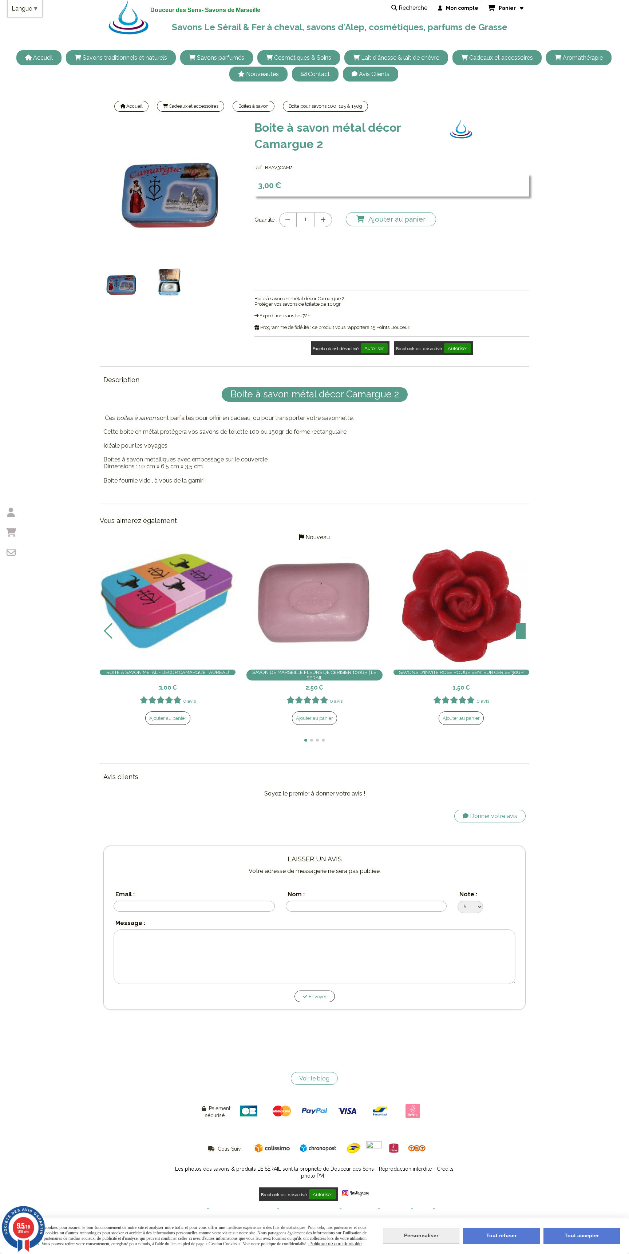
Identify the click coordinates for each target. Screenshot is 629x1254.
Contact (423, 1208)
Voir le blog (314, 1078)
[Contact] (11, 552)
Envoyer (317, 996)
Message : (130, 923)
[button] (305, 740)
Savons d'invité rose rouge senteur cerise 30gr (461, 672)
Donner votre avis (492, 816)
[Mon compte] (11, 512)
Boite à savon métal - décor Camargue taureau (167, 672)
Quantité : (265, 220)
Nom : (296, 894)
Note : (468, 894)
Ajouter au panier (167, 718)
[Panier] (11, 532)
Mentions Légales (186, 1208)
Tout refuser (501, 1235)
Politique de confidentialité (309, 1208)
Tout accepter (582, 1235)
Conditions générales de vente (243, 1208)
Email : (125, 894)
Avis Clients (449, 1208)
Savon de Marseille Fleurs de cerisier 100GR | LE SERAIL (314, 675)
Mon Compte (396, 1208)
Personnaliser (421, 1235)
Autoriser (374, 348)
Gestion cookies (359, 1208)
